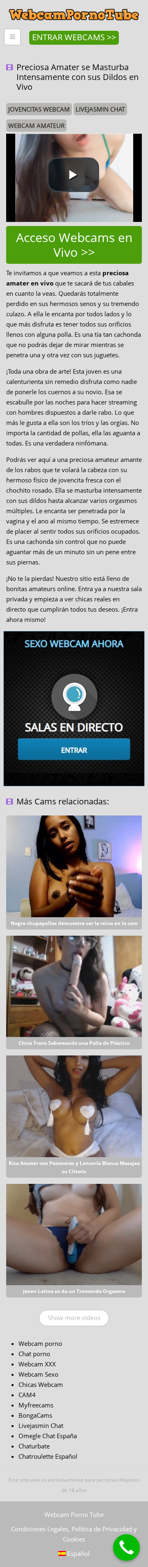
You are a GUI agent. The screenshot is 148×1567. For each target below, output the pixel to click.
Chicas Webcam (40, 1384)
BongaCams (35, 1415)
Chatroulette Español (47, 1456)
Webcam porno (40, 1343)
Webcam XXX (37, 1364)
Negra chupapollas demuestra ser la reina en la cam (74, 923)
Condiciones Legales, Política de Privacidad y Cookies (74, 1534)
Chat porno (34, 1354)
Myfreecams (35, 1405)
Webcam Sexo (38, 1374)
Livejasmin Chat (40, 1425)
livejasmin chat (100, 109)
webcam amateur (36, 125)
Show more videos (74, 1317)
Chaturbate (34, 1446)
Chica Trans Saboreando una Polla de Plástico (74, 1042)
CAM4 (27, 1395)
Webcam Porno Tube (74, 1514)
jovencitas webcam (39, 109)
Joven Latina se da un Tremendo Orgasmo (74, 1291)
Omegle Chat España (47, 1436)
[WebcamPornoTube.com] (74, 6)
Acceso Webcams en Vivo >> (74, 244)
